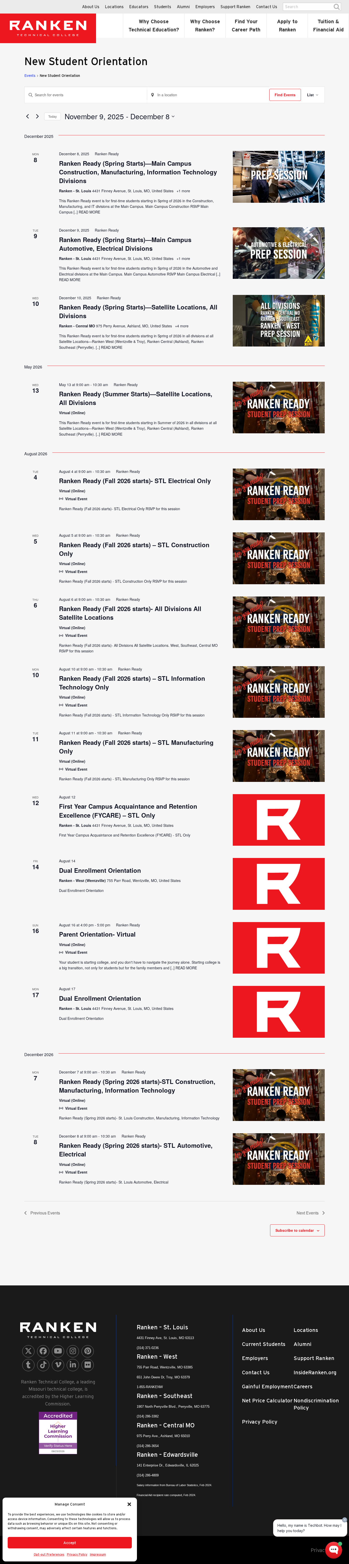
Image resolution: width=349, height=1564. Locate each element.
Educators (138, 6)
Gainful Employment (267, 1386)
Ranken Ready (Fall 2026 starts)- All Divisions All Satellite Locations (130, 613)
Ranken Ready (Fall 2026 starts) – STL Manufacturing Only (136, 746)
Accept (69, 1543)
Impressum (98, 1554)
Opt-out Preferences (49, 1554)
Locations (114, 6)
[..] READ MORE (86, 211)
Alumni (183, 6)
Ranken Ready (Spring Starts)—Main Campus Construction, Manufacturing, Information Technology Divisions (138, 172)
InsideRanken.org (315, 1372)
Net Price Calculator (267, 1400)
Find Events (285, 94)
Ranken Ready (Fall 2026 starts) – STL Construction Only (134, 549)
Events (30, 76)
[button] (129, 1504)
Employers (205, 6)
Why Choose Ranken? (205, 25)
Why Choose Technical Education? (154, 25)
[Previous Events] (27, 116)
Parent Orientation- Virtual (97, 934)
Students (162, 6)
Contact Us (266, 6)
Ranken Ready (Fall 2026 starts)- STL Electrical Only (135, 480)
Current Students (263, 1344)
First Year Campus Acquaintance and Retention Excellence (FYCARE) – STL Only (128, 810)
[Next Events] (37, 116)
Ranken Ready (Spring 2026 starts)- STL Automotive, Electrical (136, 1149)
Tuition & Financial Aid (328, 25)
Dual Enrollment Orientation (100, 870)
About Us (90, 6)
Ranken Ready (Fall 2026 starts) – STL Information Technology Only (132, 682)
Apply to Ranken (287, 25)
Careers (303, 1386)
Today (52, 116)
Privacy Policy (77, 1554)
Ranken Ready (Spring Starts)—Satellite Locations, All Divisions (138, 311)
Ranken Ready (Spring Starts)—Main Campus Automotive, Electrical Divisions (125, 244)
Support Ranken (235, 6)
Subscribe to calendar (294, 1230)
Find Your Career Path (246, 25)
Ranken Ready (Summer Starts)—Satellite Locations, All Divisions (135, 398)
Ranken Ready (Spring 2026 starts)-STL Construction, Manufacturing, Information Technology (137, 1085)
